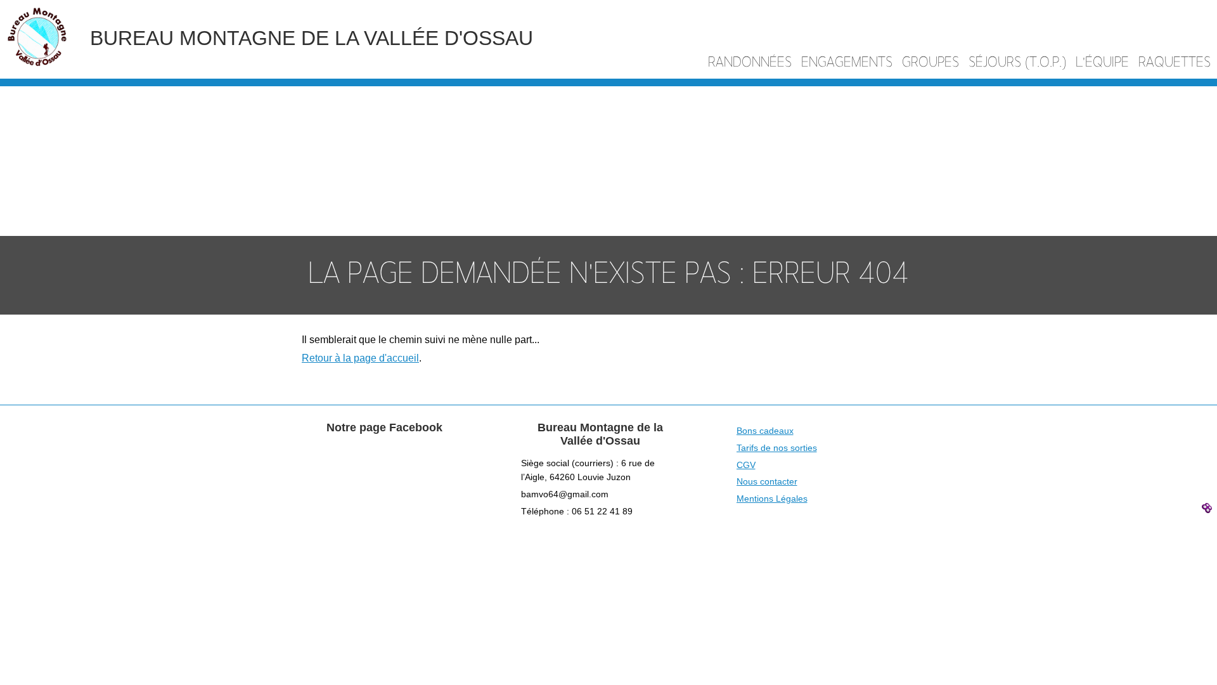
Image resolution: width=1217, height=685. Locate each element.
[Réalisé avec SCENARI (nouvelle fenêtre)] (1208, 507)
